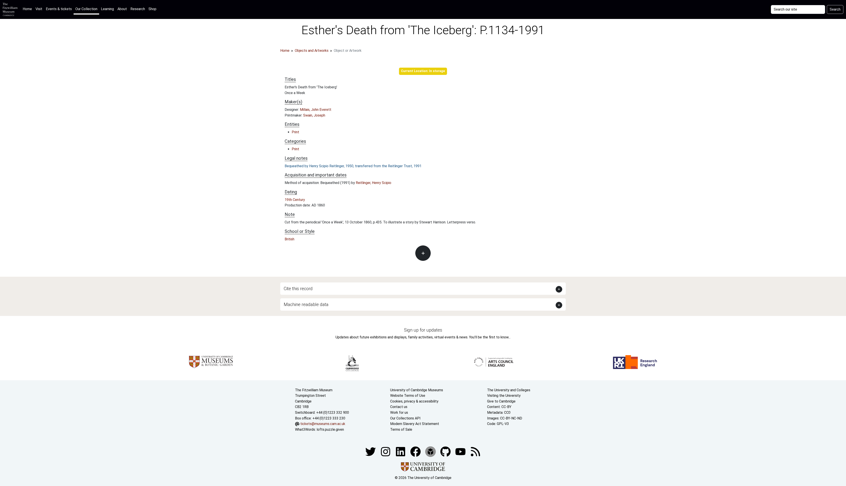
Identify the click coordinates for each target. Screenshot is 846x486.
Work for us (399, 412)
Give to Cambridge (501, 401)
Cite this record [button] (298, 288)
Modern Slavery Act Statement (414, 424)
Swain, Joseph (314, 115)
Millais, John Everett (315, 110)
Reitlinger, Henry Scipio (373, 183)
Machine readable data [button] (306, 304)
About (122, 9)
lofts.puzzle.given (330, 429)
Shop (152, 9)
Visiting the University (504, 395)
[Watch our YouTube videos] (460, 451)
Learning (107, 9)
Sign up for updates (423, 330)
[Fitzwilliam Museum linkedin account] (415, 451)
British (289, 239)
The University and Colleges (508, 390)
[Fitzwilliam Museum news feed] (475, 451)
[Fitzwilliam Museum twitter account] (371, 451)
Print (295, 132)
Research (137, 9)
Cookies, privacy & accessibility (414, 401)
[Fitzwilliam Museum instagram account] (385, 451)
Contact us (398, 407)
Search (835, 9)
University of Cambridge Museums (416, 390)
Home (28, 9)
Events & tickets (59, 9)
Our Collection (86, 9)
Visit (38, 9)
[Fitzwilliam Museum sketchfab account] (430, 451)
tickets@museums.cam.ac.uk (322, 424)
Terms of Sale (401, 429)
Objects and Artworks (311, 50)
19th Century (295, 200)
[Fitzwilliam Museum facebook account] (400, 451)
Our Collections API (405, 418)
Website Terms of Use (407, 395)
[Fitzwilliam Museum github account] (445, 451)
